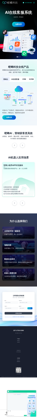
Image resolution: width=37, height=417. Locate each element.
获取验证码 (29, 308)
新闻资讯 (18, 342)
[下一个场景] (22, 203)
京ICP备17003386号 (19, 376)
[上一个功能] (14, 145)
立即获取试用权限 (18, 313)
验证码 (20, 306)
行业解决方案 (18, 350)
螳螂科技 (18, 340)
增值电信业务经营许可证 (13, 376)
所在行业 (20, 300)
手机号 (6, 306)
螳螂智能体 (18, 361)
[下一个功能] (22, 145)
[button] (7, 413)
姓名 (6, 300)
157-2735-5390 (18, 330)
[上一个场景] (14, 203)
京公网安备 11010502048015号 (5, 376)
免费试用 (18, 21)
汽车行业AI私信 (18, 351)
